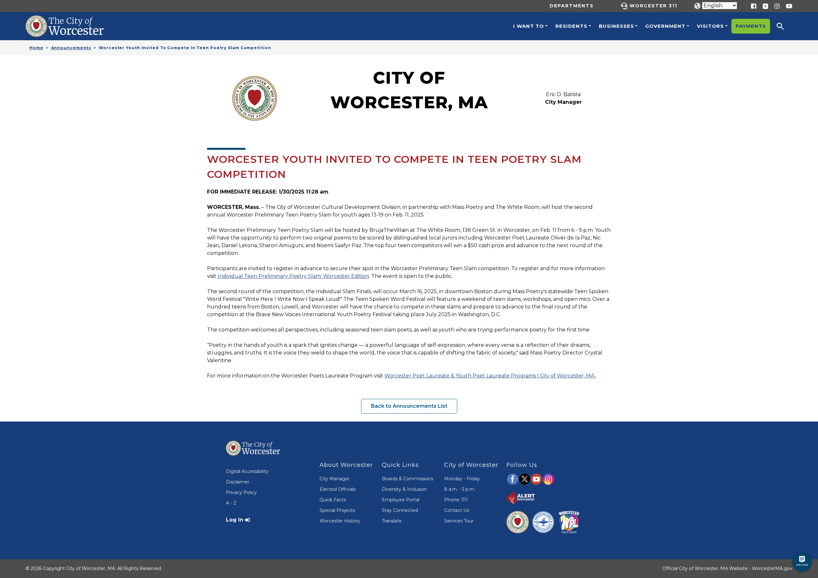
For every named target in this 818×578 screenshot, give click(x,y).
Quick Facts (333, 500)
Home (36, 47)
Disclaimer (237, 482)
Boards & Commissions (407, 479)
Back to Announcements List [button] (409, 406)
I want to (528, 26)
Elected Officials (338, 489)
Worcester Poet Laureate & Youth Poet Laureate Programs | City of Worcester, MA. (490, 376)
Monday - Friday (462, 479)
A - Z (231, 503)
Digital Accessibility (247, 471)
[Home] (72, 20)
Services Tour (459, 521)
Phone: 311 (456, 500)
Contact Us (456, 510)
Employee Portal (401, 500)
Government (665, 26)
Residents (571, 26)
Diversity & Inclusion (404, 489)
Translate (392, 521)
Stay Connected (400, 510)
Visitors (710, 26)
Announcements (71, 47)
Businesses (616, 26)
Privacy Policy (241, 492)
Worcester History (340, 521)
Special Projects (337, 510)
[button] (784, 26)
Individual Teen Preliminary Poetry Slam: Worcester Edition (293, 276)
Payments (751, 26)
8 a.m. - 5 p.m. (459, 489)
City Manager (335, 479)
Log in (234, 520)
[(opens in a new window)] (763, 6)
